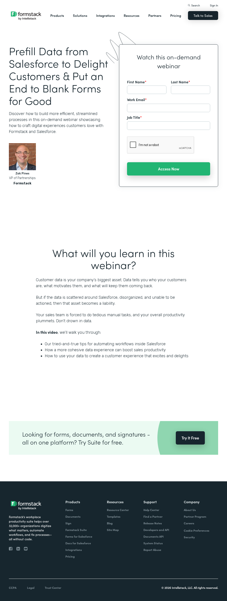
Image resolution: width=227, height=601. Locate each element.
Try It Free (190, 438)
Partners (154, 15)
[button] (57, 15)
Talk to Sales (203, 15)
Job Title (134, 117)
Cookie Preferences (196, 530)
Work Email (137, 99)
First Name (137, 81)
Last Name (180, 81)
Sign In (214, 5)
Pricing (175, 15)
